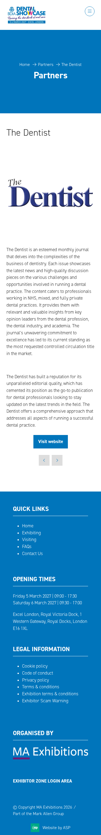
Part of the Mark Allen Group (38, 813)
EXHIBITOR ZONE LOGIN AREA (42, 781)
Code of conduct (37, 673)
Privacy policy (35, 680)
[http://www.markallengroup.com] (50, 758)
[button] (90, 11)
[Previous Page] (44, 460)
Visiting (29, 539)
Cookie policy (35, 666)
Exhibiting (31, 533)
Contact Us (32, 553)
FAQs (27, 546)
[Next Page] (57, 460)
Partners (45, 64)
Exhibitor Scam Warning (45, 701)
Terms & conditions (40, 687)
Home (24, 64)
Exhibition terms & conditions (50, 694)
